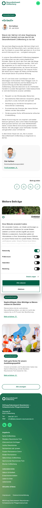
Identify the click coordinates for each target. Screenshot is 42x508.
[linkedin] (4, 425)
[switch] (37, 256)
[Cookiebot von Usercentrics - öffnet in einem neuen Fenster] (31, 217)
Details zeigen (31, 276)
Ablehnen (21, 289)
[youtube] (10, 425)
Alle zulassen (21, 283)
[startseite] (12, 6)
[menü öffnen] (38, 6)
